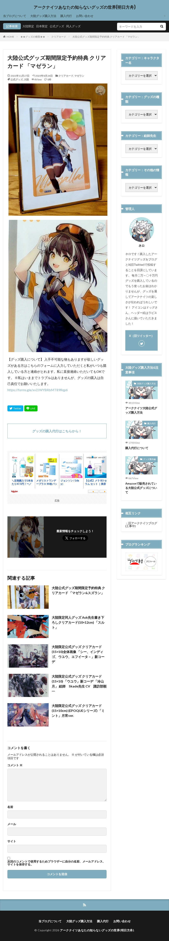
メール (11, 824)
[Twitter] (15, 408)
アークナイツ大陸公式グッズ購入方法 (141, 410)
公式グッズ (57, 26)
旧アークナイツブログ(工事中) (141, 524)
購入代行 (66, 16)
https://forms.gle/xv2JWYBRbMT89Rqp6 (37, 390)
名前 (10, 806)
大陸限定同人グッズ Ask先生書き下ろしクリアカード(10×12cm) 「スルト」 (78, 622)
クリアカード (58, 36)
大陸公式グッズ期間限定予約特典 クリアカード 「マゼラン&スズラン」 (78, 590)
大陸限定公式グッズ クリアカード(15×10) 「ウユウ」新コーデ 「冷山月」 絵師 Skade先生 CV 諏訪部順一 (79, 683)
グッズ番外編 (149, 459)
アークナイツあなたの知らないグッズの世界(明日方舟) (85, 7)
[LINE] (31, 408)
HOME (10, 36)
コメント (14, 765)
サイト (11, 841)
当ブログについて (14, 16)
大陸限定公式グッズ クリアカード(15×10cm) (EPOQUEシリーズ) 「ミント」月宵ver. (78, 710)
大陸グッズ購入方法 (43, 16)
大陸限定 (28, 26)
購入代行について (136, 448)
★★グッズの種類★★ (32, 36)
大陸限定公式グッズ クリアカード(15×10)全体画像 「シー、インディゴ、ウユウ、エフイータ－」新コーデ (78, 654)
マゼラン (79, 75)
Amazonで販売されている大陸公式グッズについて (141, 488)
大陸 (26, 79)
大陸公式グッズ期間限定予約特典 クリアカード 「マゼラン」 (106, 36)
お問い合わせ (84, 16)
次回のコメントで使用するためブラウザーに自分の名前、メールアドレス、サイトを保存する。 (56, 863)
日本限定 (42, 26)
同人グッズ (73, 26)
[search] (162, 26)
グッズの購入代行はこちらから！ (57, 431)
